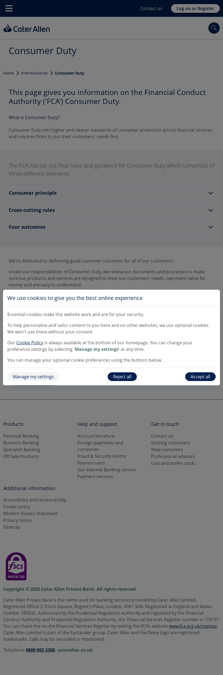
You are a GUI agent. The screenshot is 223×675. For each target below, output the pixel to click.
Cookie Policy (29, 343)
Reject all (122, 377)
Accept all (200, 377)
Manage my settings (33, 377)
